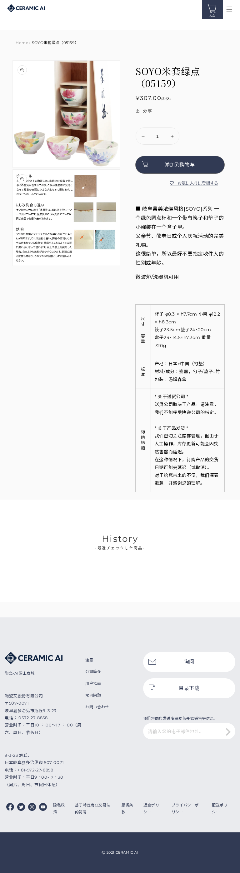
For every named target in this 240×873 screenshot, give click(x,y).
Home (22, 42)
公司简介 (93, 671)
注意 (89, 660)
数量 (140, 122)
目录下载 (189, 688)
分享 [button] (147, 111)
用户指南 (93, 683)
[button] (229, 9)
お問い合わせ (97, 707)
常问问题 (93, 695)
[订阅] (228, 732)
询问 (189, 662)
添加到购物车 (180, 164)
